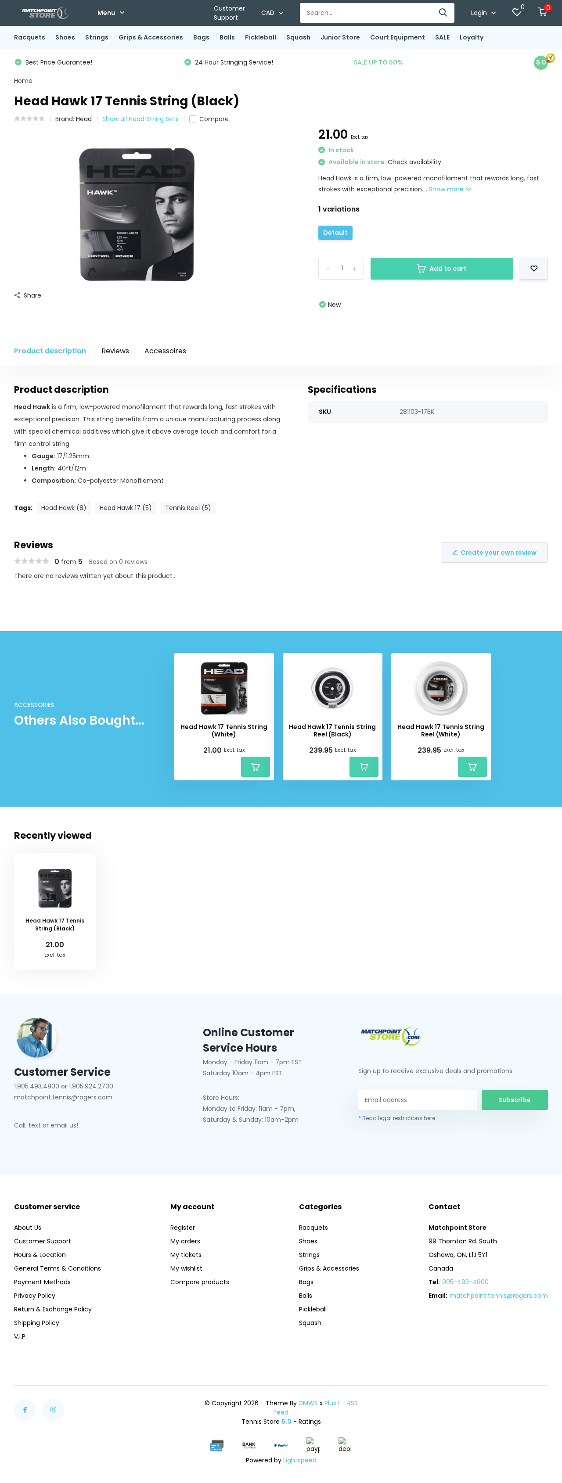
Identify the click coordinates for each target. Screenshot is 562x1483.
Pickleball (260, 37)
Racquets (29, 37)
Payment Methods (42, 1282)
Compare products (199, 1282)
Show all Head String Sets (140, 119)
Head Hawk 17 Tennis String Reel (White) (440, 730)
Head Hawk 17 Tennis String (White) (223, 730)
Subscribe (514, 1099)
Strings (96, 37)
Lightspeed (300, 1460)
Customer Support (229, 13)
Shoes (65, 37)
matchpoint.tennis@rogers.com (499, 1295)
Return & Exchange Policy (53, 1309)
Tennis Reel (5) (188, 507)
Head (84, 119)
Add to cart (448, 268)
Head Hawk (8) (63, 507)
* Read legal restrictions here (396, 1118)
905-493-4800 (465, 1282)
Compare (214, 119)
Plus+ (332, 1403)
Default (335, 232)
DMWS (308, 1403)
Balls (227, 37)
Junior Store (340, 37)
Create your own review (499, 552)
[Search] (443, 13)
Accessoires (165, 351)
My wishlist (186, 1268)
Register (182, 1227)
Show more (447, 189)
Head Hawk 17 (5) (126, 507)
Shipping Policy (36, 1322)
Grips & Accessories (151, 37)
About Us (27, 1227)
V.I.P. (20, 1336)
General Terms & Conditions (57, 1268)
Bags (201, 37)
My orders (185, 1241)
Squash (298, 37)
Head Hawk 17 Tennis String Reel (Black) (332, 730)
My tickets (186, 1254)
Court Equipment (397, 37)
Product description (50, 351)
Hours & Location (40, 1254)
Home (23, 80)
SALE (442, 37)
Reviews (115, 351)
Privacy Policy (34, 1295)
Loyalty (471, 37)
